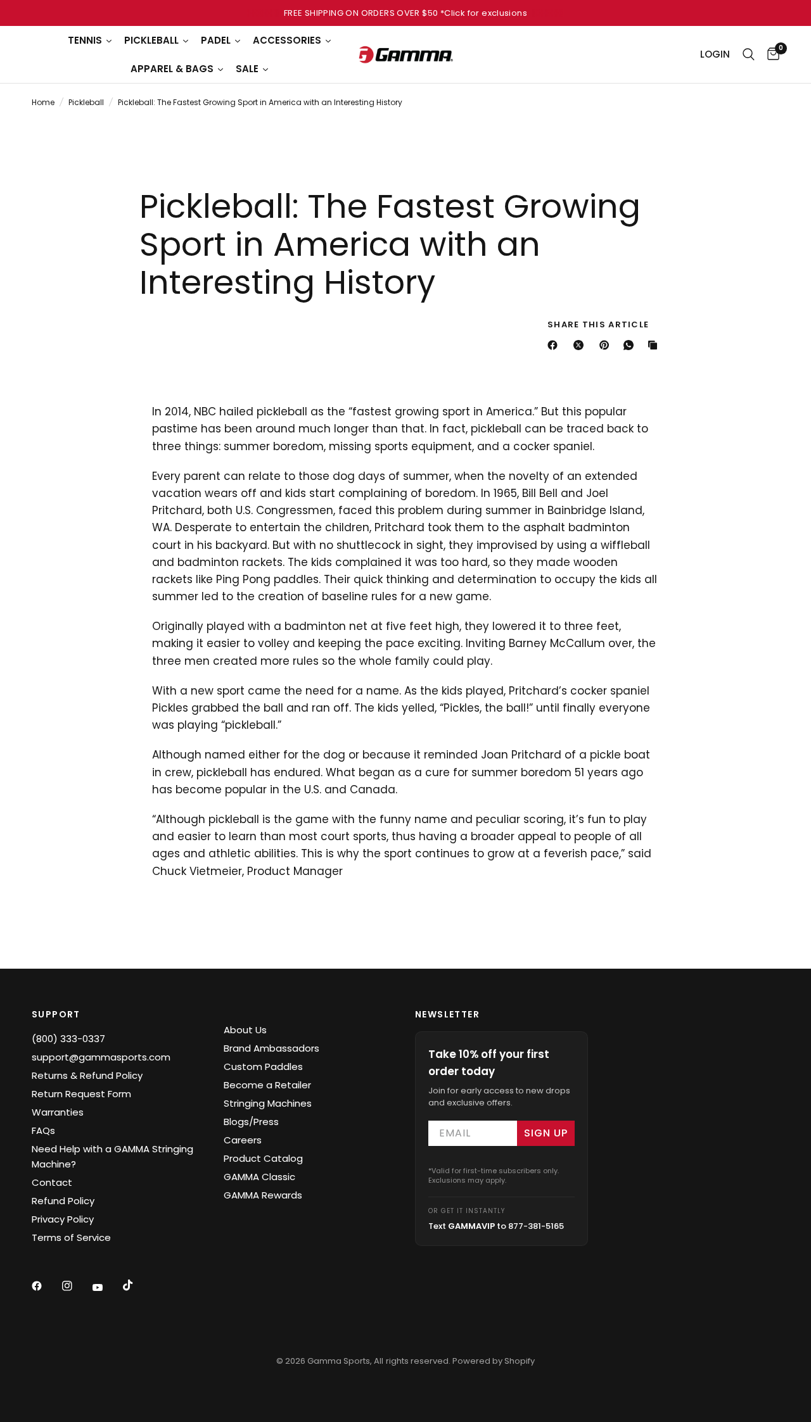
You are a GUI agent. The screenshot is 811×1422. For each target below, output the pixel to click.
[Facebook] (555, 345)
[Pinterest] (607, 345)
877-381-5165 (536, 1226)
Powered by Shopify (493, 1361)
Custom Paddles (263, 1066)
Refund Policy (63, 1200)
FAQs (43, 1130)
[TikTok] (137, 1285)
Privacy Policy (63, 1219)
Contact (52, 1182)
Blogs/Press (251, 1121)
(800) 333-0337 (68, 1038)
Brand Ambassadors (271, 1048)
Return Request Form (81, 1093)
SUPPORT (56, 1014)
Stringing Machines (268, 1103)
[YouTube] (106, 1287)
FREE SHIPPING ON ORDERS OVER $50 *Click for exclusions (405, 13)
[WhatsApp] (631, 345)
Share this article (598, 324)
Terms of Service (71, 1237)
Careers (243, 1140)
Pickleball (86, 102)
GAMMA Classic (259, 1176)
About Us (245, 1029)
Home (43, 102)
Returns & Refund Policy (87, 1075)
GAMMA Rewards (263, 1195)
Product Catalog (263, 1158)
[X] (581, 345)
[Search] (748, 54)
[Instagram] (76, 1286)
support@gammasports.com (101, 1057)
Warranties (58, 1112)
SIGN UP (546, 1133)
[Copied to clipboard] (655, 345)
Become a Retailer (267, 1085)
